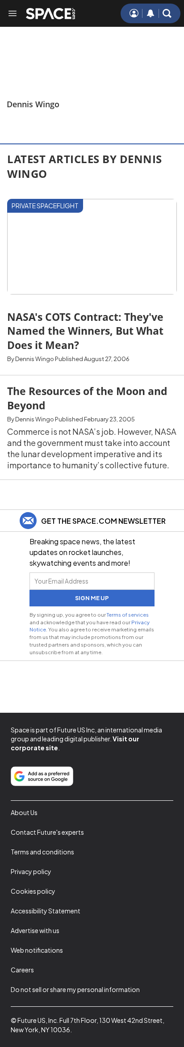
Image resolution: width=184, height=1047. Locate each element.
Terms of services (128, 614)
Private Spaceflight (45, 206)
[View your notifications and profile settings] (150, 13)
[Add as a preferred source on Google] (42, 776)
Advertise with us (35, 930)
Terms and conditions (42, 852)
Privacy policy (31, 871)
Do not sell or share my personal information (75, 989)
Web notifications (37, 950)
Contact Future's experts (47, 832)
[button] (167, 13)
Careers (22, 970)
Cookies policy (33, 891)
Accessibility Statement (45, 911)
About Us (24, 812)
